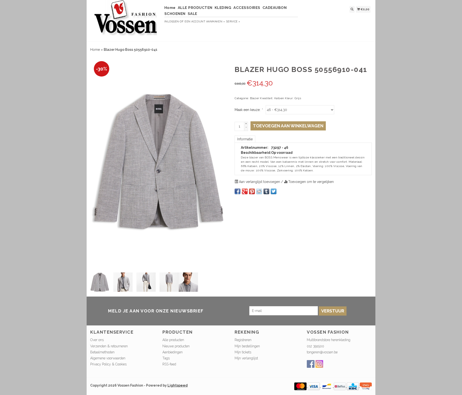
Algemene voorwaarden (107, 358)
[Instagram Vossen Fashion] (319, 364)
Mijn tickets (243, 352)
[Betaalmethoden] (301, 386)
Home (170, 8)
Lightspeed (177, 385)
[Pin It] (252, 191)
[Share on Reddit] (259, 191)
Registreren (243, 340)
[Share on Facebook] (237, 191)
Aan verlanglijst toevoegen (259, 182)
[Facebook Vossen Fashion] (310, 364)
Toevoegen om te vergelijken (310, 182)
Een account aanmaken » (205, 21)
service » (233, 21)
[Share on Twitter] (273, 191)
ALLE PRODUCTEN (195, 8)
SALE (192, 14)
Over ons (97, 340)
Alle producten (173, 340)
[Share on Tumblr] (266, 191)
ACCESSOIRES (246, 8)
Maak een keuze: (248, 110)
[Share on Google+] (245, 191)
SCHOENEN (175, 14)
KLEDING (223, 8)
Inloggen (171, 21)
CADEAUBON (275, 8)
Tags (166, 358)
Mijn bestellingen (247, 346)
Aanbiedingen (172, 352)
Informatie (245, 139)
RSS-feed (169, 364)
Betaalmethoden (102, 352)
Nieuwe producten (176, 346)
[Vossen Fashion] (125, 20)
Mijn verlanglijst (246, 358)
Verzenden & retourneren (109, 346)
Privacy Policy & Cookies (108, 364)
